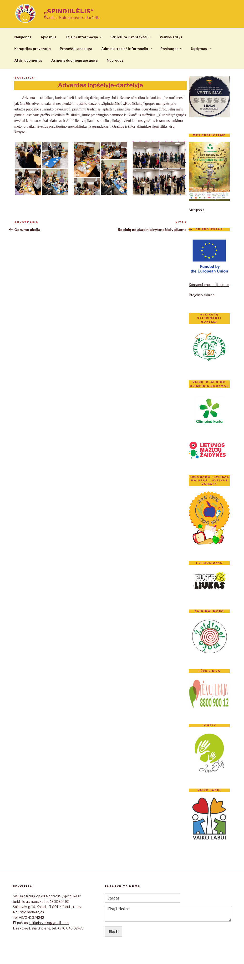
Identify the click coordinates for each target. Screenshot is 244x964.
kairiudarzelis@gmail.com (49, 923)
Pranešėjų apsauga (76, 49)
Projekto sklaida (201, 295)
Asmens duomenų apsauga (74, 60)
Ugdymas (199, 49)
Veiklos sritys (171, 37)
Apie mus (48, 37)
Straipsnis (196, 210)
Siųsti (113, 931)
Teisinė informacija (82, 37)
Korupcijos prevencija (32, 49)
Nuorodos (115, 60)
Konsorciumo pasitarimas (209, 285)
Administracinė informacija (124, 49)
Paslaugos (169, 49)
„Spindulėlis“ (69, 11)
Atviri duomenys (28, 60)
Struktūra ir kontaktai (128, 37)
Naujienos (22, 37)
